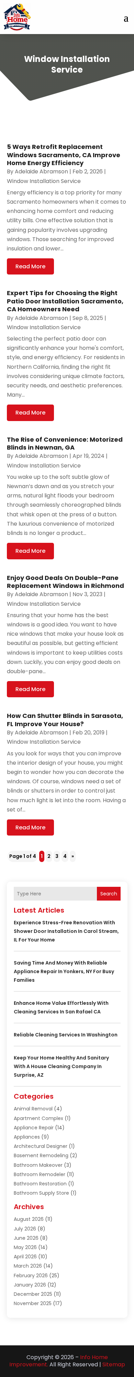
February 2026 (31, 1275)
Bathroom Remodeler (39, 1174)
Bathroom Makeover (38, 1165)
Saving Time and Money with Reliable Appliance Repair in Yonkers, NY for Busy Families (64, 971)
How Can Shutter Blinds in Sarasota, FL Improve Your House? (65, 719)
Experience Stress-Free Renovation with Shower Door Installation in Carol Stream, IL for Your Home (66, 931)
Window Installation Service (44, 181)
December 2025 (33, 1294)
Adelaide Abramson (41, 171)
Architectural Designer (40, 1146)
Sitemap (113, 1364)
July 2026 (25, 1228)
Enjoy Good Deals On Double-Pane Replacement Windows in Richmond (65, 581)
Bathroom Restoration (40, 1183)
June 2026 (26, 1238)
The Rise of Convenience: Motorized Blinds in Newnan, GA (65, 443)
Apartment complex (38, 1118)
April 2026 (25, 1256)
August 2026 (29, 1219)
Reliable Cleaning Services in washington (66, 1034)
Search (108, 893)
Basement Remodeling (41, 1155)
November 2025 (33, 1303)
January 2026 (30, 1284)
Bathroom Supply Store (41, 1193)
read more (30, 266)
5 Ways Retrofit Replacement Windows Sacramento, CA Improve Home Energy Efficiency (63, 154)
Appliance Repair (34, 1127)
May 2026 (25, 1247)
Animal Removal (33, 1108)
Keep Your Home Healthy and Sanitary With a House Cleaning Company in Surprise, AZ (61, 1066)
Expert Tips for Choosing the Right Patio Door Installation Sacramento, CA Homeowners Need (65, 301)
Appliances (27, 1136)
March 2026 (28, 1265)
